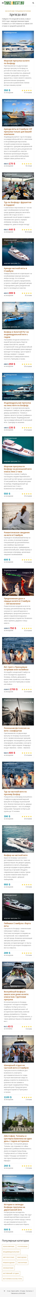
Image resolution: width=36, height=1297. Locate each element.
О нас (8, 1291)
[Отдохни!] (14, 2)
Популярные (8, 1246)
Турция (18, 11)
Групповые (23, 1246)
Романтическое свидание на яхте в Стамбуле (17, 533)
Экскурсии (10, 11)
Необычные (8, 1268)
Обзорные (22, 1262)
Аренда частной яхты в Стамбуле (15, 269)
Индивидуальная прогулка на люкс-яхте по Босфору (17, 404)
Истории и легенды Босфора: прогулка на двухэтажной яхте (14, 1207)
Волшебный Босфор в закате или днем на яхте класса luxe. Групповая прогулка (16, 995)
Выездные (22, 1257)
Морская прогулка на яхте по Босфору (17, 62)
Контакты (29, 1291)
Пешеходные (9, 1262)
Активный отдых (11, 1273)
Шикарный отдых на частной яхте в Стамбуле (16, 1066)
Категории (26, 11)
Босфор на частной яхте (16, 855)
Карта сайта (15, 1291)
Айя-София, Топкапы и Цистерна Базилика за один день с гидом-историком (18, 1138)
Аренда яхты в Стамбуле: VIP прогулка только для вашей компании (18, 131)
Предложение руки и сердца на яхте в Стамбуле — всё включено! (17, 601)
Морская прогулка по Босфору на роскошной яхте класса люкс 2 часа (18, 469)
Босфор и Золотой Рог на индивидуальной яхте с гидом (16, 334)
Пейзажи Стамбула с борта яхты (17, 924)
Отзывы (22, 1291)
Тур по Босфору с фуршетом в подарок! (17, 203)
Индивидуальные (11, 1252)
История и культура (12, 1279)
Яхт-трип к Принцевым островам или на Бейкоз (16, 668)
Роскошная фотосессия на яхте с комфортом (17, 729)
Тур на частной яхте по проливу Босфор (15, 793)
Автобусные (8, 1257)
